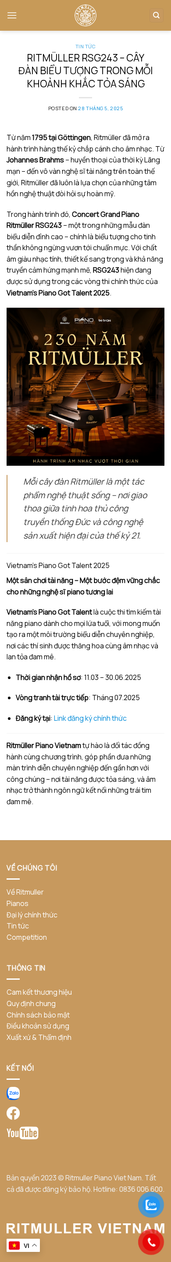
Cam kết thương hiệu (39, 992)
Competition (27, 937)
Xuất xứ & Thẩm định (39, 1037)
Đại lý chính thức (32, 915)
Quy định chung (31, 1003)
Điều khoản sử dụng (38, 1026)
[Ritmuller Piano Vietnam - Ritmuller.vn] (85, 15)
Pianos (17, 903)
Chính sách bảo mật (38, 1015)
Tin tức (85, 46)
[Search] (157, 15)
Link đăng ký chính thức (90, 718)
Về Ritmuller (25, 892)
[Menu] (12, 15)
